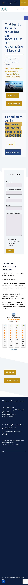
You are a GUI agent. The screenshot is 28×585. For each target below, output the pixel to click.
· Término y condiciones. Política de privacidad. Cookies (13, 441)
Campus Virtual (23, 3)
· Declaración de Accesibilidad (11, 445)
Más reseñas (14, 349)
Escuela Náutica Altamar (13, 317)
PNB (12, 69)
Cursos (12, 96)
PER (6, 69)
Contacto (11, 4)
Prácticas (14, 104)
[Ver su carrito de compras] (17, 9)
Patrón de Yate (12, 74)
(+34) (10, 2)
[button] (26, 18)
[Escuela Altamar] (4, 9)
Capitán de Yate (13, 77)
